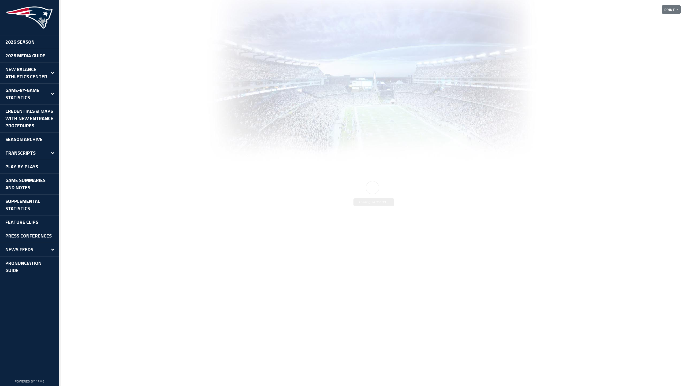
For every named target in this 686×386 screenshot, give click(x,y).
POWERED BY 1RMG (29, 381)
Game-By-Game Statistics (22, 94)
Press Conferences (28, 235)
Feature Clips (21, 222)
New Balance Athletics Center (26, 73)
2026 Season (20, 42)
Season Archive (24, 139)
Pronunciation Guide (23, 266)
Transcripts (20, 153)
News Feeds (19, 249)
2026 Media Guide (25, 55)
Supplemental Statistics (22, 205)
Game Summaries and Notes (25, 184)
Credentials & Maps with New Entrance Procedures (29, 118)
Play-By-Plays (21, 166)
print (669, 9)
